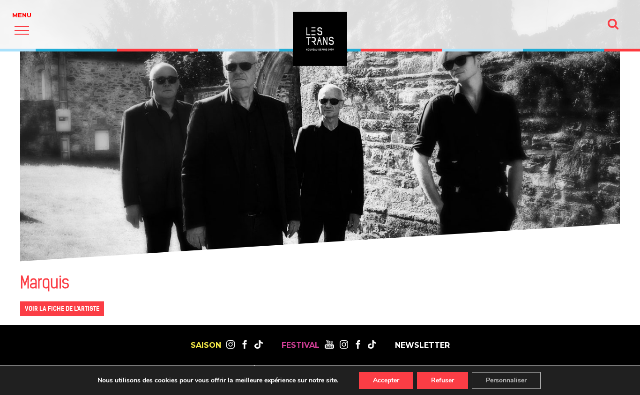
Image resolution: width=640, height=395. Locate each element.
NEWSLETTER (422, 345)
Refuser (442, 380)
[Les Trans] (320, 39)
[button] (21, 30)
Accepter (386, 380)
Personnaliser (506, 380)
